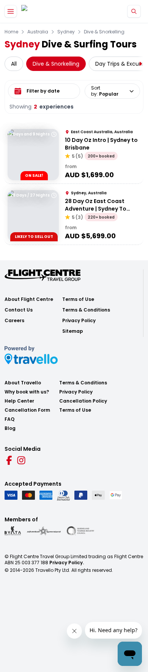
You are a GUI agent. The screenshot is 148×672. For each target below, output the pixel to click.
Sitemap (72, 331)
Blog (10, 428)
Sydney (66, 32)
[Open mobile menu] (11, 11)
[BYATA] (13, 530)
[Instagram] (21, 460)
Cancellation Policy (83, 401)
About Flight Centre (29, 299)
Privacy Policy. (66, 562)
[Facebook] (9, 460)
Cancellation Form (27, 410)
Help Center (19, 401)
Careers (14, 321)
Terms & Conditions (86, 310)
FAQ (9, 419)
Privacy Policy (79, 321)
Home (11, 32)
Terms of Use (78, 299)
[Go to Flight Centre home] (43, 11)
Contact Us (19, 310)
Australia (37, 32)
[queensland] (80, 530)
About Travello (23, 383)
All (14, 64)
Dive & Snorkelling (104, 32)
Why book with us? (27, 392)
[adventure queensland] (44, 530)
